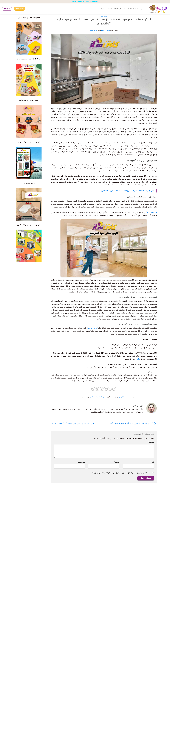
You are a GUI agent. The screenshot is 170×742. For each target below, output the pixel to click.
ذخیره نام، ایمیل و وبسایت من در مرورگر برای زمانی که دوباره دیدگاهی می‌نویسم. (120, 473)
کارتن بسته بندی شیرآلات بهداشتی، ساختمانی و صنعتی (127, 190)
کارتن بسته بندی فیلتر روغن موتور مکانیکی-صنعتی (75, 423)
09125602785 (92, 1)
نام (152, 462)
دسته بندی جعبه (120, 9)
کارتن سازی (93, 328)
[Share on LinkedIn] (97, 389)
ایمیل (116, 462)
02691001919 (78, 1)
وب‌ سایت (81, 462)
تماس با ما (102, 9)
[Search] (141, 8)
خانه (136, 9)
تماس (138, 359)
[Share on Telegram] (93, 389)
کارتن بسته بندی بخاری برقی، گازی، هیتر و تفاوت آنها (131, 423)
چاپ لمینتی (152, 212)
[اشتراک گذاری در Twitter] (106, 389)
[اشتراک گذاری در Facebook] (114, 389)
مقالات (110, 9)
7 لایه (129, 168)
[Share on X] (110, 389)
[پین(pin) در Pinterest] (102, 389)
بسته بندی (104, 16)
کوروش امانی (93, 30)
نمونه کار (131, 9)
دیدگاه (151, 442)
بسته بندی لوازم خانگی (97, 397)
